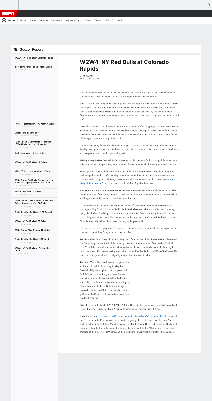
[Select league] (9, 5)
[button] (202, 13)
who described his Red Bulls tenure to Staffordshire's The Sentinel (128, 316)
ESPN (8, 13)
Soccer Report (31, 49)
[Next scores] (209, 5)
